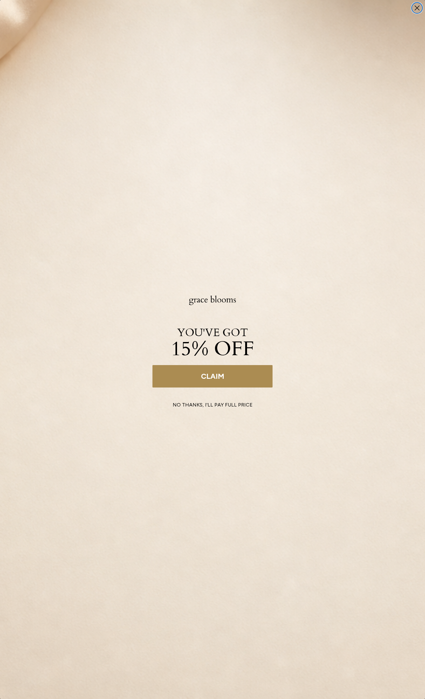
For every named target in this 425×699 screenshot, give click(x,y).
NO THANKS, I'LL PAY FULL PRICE (213, 405)
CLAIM (212, 376)
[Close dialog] (417, 7)
